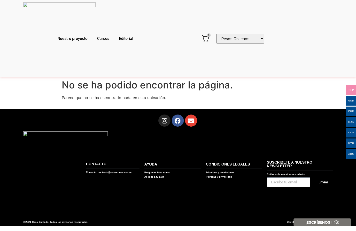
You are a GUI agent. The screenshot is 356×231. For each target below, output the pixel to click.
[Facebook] (178, 121)
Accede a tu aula (154, 176)
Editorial (126, 38)
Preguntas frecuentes (157, 172)
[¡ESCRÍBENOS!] (337, 222)
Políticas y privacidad (219, 176)
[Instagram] (164, 121)
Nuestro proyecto (72, 38)
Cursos (103, 38)
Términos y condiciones (220, 172)
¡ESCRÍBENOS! (319, 222)
